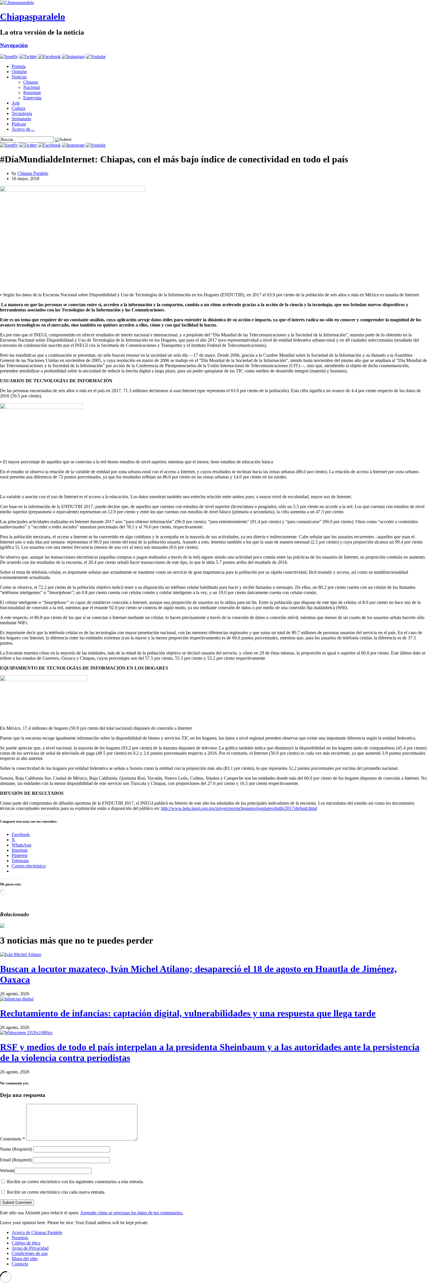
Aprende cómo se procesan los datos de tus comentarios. (131, 1212)
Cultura (18, 108)
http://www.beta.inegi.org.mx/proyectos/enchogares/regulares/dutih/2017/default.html (239, 808)
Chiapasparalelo (32, 16)
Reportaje (32, 92)
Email (16, 1159)
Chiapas (30, 82)
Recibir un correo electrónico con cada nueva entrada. (56, 1192)
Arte (16, 103)
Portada (19, 66)
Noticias (19, 76)
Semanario (21, 118)
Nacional (31, 87)
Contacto (20, 1263)
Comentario (12, 1138)
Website (7, 1170)
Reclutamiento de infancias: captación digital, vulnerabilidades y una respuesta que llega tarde (188, 1013)
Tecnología (22, 113)
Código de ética (26, 1242)
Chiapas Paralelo (32, 173)
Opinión (19, 71)
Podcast (19, 123)
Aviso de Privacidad (30, 1248)
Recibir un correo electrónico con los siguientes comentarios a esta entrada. (75, 1181)
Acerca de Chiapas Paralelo (37, 1232)
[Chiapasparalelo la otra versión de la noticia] (213, 2)
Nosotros (20, 1237)
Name (16, 1149)
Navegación (14, 45)
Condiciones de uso (30, 1253)
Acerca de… (23, 129)
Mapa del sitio (24, 1258)
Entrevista (32, 97)
